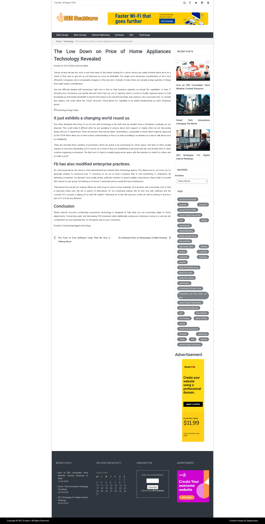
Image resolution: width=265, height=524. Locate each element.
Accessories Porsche (187, 199)
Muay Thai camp (185, 273)
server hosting (201, 318)
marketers (183, 257)
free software (184, 241)
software (182, 334)
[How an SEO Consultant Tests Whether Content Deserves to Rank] (193, 70)
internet (182, 252)
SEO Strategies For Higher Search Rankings (73, 498)
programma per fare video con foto (193, 295)
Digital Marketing (186, 231)
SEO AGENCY (201, 313)
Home (58, 41)
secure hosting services (188, 308)
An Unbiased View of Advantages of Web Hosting (142, 238)
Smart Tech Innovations (188, 329)
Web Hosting (80, 35)
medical (182, 262)
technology (86, 225)
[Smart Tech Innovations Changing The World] (193, 105)
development (184, 226)
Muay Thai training (186, 278)
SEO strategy (184, 318)
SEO (131, 35)
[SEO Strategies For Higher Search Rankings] (193, 140)
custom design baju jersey (189, 215)
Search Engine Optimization (190, 303)
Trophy (182, 339)
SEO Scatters (158, 491)
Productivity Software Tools (190, 288)
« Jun (98, 500)
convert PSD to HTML (187, 210)
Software (119, 35)
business (183, 205)
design (204, 220)
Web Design (62, 35)
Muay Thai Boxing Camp (188, 267)
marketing (203, 257)
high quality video (186, 247)
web (192, 339)
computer (203, 205)
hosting (204, 247)
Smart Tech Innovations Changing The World (73, 487)
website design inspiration (189, 345)
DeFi (181, 220)
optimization (184, 283)
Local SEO (203, 252)
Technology (144, 35)
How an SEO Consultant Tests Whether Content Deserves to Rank (73, 476)
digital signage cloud (187, 236)
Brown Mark (82, 66)
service (182, 324)
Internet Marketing (100, 35)
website (204, 339)
